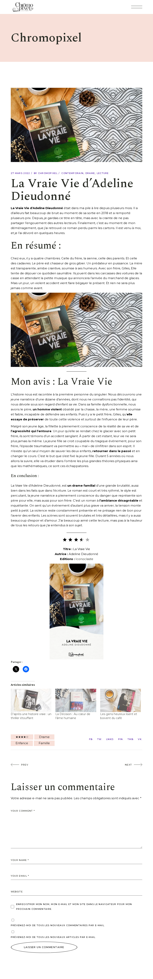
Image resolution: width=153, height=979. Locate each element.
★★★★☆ (22, 737)
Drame (90, 173)
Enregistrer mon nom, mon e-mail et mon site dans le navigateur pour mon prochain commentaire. (74, 906)
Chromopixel (48, 173)
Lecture (103, 173)
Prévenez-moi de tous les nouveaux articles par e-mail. (53, 937)
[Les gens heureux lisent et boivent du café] (120, 700)
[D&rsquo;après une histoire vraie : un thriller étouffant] (31, 700)
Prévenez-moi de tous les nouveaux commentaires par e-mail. (58, 925)
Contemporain (72, 173)
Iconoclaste (84, 559)
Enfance (22, 743)
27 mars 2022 (20, 173)
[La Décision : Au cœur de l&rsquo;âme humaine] (75, 700)
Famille (44, 743)
